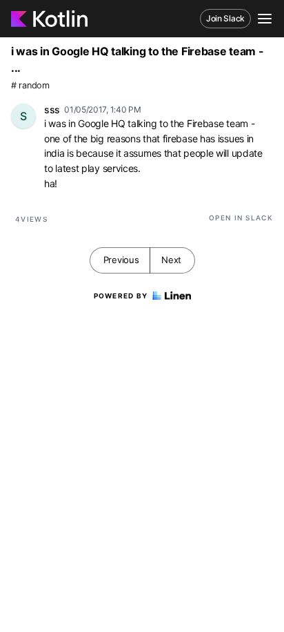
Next (171, 259)
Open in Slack (241, 217)
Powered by (121, 295)
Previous (121, 259)
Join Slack (225, 18)
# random (30, 85)
